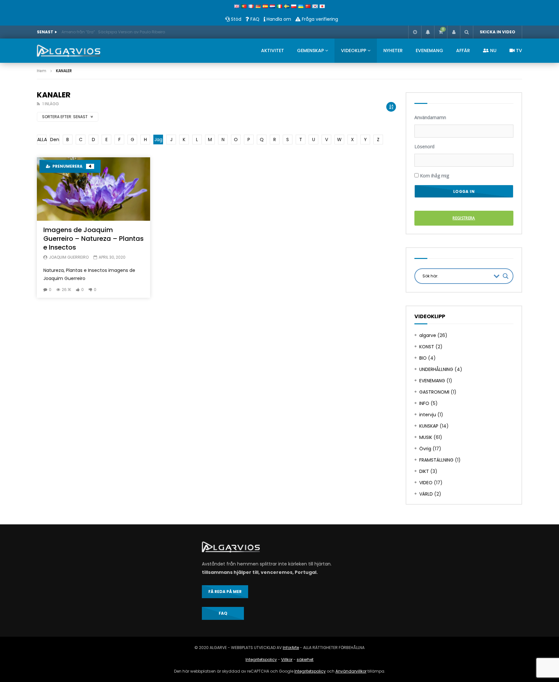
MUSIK (425, 437)
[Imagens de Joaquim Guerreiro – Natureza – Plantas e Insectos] (93, 189)
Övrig (425, 448)
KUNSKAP (428, 426)
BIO (423, 358)
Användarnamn (430, 117)
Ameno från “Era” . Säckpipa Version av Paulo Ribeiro (113, 32)
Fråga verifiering (319, 19)
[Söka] (466, 32)
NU (493, 50)
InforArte (291, 647)
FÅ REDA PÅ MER (225, 591)
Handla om (278, 19)
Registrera (464, 218)
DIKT (424, 471)
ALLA (42, 139)
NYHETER (393, 50)
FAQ (254, 19)
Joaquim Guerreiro (69, 257)
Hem (41, 70)
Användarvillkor (351, 671)
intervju (427, 414)
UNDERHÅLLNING (436, 369)
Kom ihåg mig (434, 176)
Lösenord (424, 146)
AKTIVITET (272, 50)
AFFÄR (463, 50)
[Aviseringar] (427, 32)
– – (93, 238)
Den (54, 139)
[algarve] (68, 51)
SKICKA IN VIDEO (497, 32)
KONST (426, 346)
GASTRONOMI (434, 392)
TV (518, 50)
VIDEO (426, 482)
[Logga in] (453, 32)
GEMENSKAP (310, 50)
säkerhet (305, 659)
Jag (158, 139)
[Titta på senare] (414, 32)
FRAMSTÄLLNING (436, 460)
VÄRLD (426, 494)
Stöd (235, 19)
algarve (427, 335)
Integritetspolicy (261, 659)
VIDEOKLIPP (353, 50)
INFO (424, 403)
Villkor (286, 659)
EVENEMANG (429, 50)
